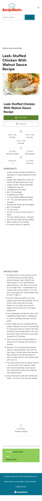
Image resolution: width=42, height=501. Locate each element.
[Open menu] (38, 7)
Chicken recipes (11, 459)
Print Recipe (22, 118)
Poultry (21, 452)
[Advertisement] (21, 33)
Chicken (15, 452)
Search (29, 17)
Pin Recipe (22, 124)
